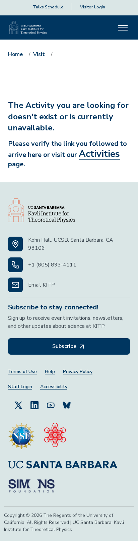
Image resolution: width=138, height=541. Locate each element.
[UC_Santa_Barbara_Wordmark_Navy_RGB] (63, 464)
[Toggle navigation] (123, 27)
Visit (39, 54)
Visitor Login (92, 7)
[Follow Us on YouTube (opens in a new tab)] (51, 405)
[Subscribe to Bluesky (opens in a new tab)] (67, 405)
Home (15, 54)
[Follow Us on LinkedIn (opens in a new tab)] (34, 405)
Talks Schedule (48, 7)
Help (50, 371)
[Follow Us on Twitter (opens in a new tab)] (18, 405)
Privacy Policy (77, 371)
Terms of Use (22, 371)
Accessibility (53, 386)
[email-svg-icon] (15, 285)
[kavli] (55, 436)
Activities (99, 153)
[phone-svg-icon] (15, 264)
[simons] (31, 486)
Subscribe (65, 346)
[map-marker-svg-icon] (15, 244)
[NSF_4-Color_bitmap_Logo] (21, 436)
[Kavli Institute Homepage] (28, 27)
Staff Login (20, 386)
